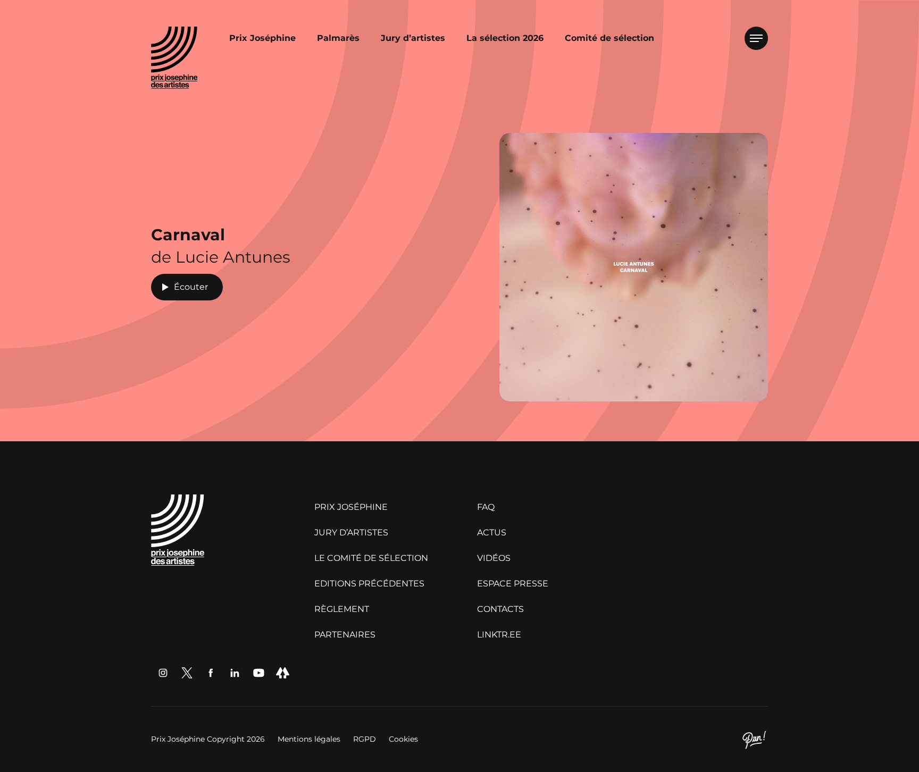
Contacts (500, 609)
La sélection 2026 (505, 38)
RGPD (365, 739)
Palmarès (338, 38)
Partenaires (344, 635)
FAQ (486, 507)
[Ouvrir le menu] (756, 38)
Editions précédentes (369, 583)
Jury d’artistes (413, 38)
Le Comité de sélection (371, 558)
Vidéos (494, 558)
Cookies (403, 739)
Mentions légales (310, 739)
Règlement (341, 609)
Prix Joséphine (262, 38)
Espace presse (512, 583)
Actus (491, 532)
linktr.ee (499, 635)
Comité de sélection (609, 38)
